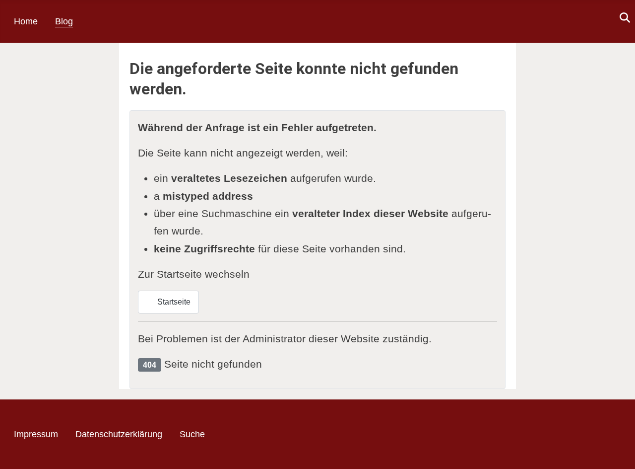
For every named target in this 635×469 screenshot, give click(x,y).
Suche (192, 434)
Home (26, 21)
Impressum (36, 434)
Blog (64, 21)
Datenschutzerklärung (118, 434)
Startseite (172, 302)
